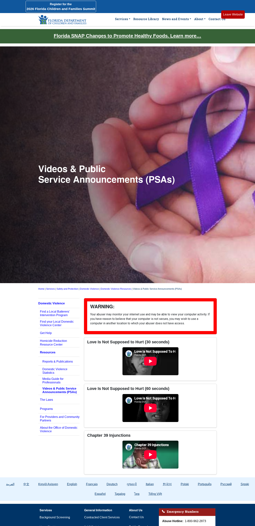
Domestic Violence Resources (116, 289)
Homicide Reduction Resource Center (53, 342)
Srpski (245, 484)
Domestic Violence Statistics (54, 371)
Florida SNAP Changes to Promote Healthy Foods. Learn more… (127, 35)
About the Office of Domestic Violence (58, 429)
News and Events (175, 19)
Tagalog (120, 493)
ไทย (136, 493)
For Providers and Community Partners (60, 418)
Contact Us (217, 19)
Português (205, 484)
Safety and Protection (67, 289)
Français (92, 484)
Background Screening (55, 517)
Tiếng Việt (155, 493)
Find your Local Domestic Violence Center (57, 323)
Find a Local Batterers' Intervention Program (55, 313)
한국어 (167, 484)
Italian (150, 484)
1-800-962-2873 (195, 521)
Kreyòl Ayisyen (48, 484)
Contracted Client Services (102, 517)
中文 (26, 484)
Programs (46, 408)
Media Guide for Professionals (52, 380)
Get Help (46, 333)
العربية (10, 484)
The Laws (46, 399)
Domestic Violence (89, 289)
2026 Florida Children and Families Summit (61, 7)
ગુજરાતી (132, 484)
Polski (185, 484)
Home (41, 289)
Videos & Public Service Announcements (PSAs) (59, 390)
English (72, 484)
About (198, 19)
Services (121, 19)
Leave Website (233, 14)
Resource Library (146, 19)
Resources (47, 352)
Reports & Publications (57, 361)
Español (100, 493)
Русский (226, 484)
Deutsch (112, 484)
